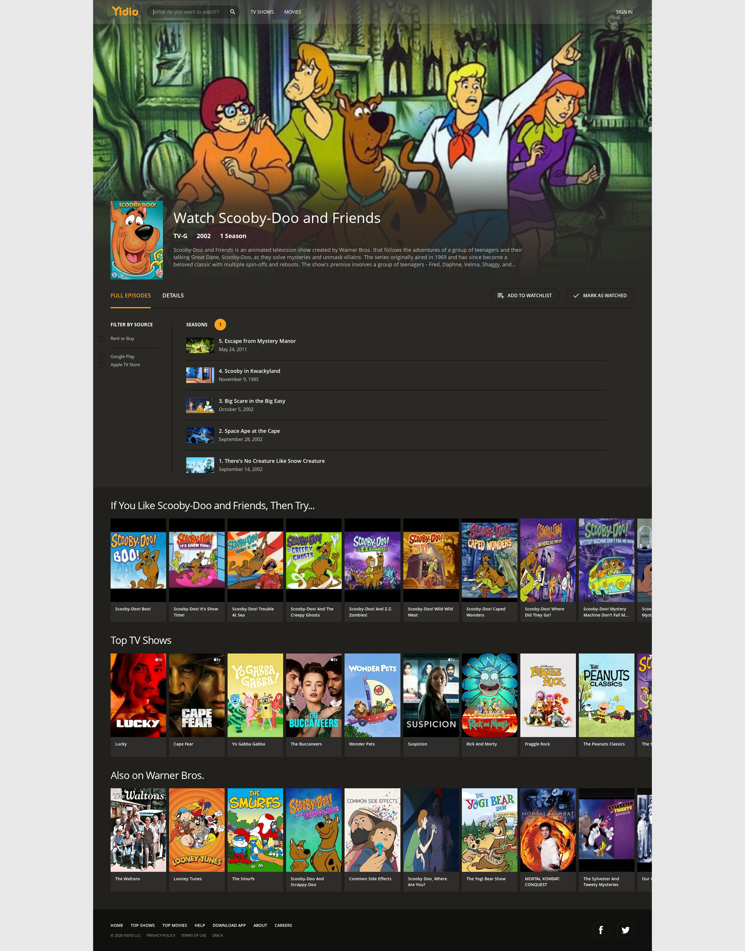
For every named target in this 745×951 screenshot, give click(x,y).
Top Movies (174, 925)
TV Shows (262, 12)
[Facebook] (601, 930)
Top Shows (143, 925)
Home (117, 925)
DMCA (217, 935)
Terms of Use (193, 935)
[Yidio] (125, 13)
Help (200, 925)
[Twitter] (625, 930)
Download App (229, 925)
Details (173, 295)
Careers (283, 925)
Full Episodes (131, 295)
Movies (292, 12)
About (260, 925)
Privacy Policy (161, 935)
